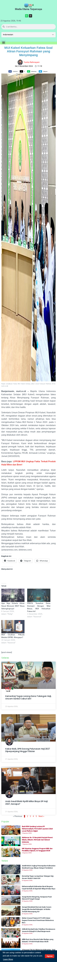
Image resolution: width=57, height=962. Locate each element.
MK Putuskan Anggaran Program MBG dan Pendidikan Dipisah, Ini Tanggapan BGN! (37, 850)
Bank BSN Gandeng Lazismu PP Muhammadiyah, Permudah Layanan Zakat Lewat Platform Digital (37, 828)
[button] (3, 42)
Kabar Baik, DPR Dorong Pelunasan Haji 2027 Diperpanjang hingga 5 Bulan (27, 750)
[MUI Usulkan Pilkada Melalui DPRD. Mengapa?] (13, 626)
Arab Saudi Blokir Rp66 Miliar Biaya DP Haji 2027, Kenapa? (26, 802)
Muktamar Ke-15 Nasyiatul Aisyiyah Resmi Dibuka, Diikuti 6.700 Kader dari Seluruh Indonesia (37, 839)
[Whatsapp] (26, 15)
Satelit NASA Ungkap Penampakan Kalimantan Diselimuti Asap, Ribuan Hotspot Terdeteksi (38, 867)
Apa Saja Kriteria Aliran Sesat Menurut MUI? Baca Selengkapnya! (13, 606)
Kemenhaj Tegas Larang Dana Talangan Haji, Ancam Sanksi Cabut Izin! (28, 697)
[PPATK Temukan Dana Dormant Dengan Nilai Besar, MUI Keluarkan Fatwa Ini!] (38, 595)
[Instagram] (30, 15)
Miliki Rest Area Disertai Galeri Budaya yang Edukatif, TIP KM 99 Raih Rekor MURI (37, 940)
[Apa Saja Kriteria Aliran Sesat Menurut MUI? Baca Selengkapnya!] (13, 595)
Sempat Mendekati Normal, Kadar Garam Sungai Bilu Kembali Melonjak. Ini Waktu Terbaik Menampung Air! (36, 909)
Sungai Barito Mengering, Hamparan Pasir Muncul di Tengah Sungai (37, 898)
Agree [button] (49, 956)
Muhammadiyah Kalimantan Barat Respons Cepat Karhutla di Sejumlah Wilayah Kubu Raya (38, 887)
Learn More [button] (8, 959)
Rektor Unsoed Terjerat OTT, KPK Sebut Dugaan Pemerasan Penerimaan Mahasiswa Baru (38, 920)
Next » (41, 816)
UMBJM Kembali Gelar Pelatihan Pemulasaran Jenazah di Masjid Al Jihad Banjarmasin (38, 930)
